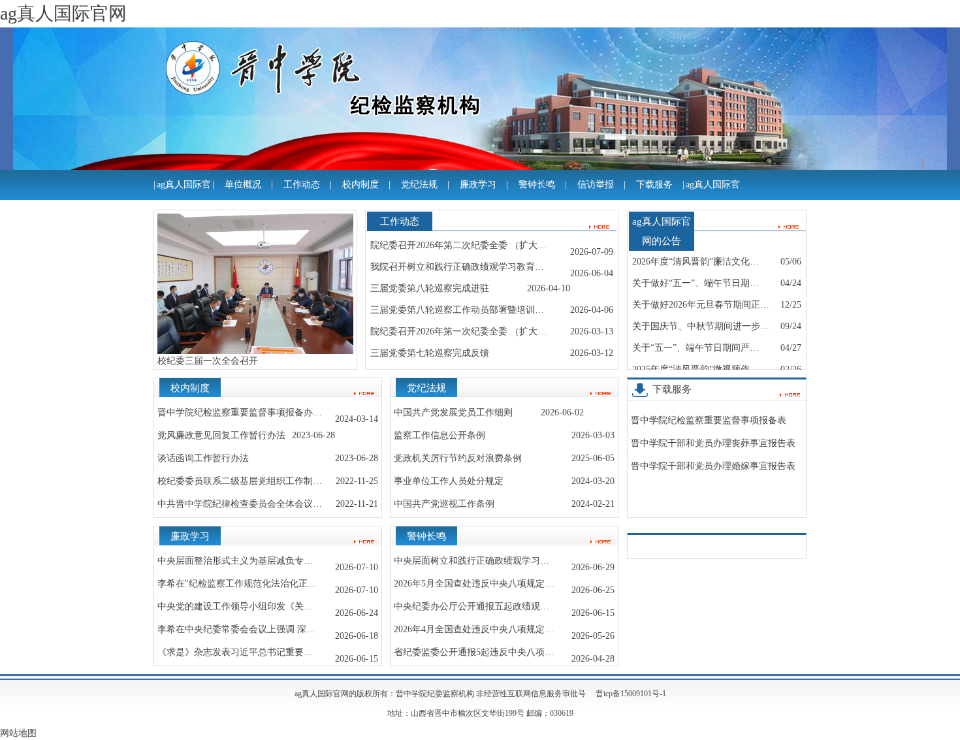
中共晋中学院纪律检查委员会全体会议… (239, 504)
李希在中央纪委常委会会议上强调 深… (236, 629)
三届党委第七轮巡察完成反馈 (429, 353)
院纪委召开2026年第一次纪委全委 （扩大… (458, 331)
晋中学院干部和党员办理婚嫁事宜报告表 (713, 466)
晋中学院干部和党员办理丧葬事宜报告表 (713, 443)
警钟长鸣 (537, 184)
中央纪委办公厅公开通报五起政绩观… (471, 606)
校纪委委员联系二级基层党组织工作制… (239, 481)
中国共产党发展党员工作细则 (453, 412)
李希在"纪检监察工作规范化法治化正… (237, 583)
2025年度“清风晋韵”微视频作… (695, 369)
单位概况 (243, 184)
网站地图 (18, 733)
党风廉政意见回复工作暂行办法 (221, 435)
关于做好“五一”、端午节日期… (695, 283)
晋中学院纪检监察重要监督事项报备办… (239, 412)
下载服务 (654, 184)
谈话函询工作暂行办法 (203, 458)
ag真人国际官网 (184, 199)
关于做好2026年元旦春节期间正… (700, 305)
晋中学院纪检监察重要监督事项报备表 (708, 420)
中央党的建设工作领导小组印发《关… (235, 606)
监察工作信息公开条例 (439, 435)
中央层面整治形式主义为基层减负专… (235, 561)
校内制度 (360, 184)
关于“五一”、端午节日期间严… (695, 348)
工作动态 (301, 184)
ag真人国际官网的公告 (713, 199)
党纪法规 (419, 184)
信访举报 (595, 184)
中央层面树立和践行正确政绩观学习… (471, 561)
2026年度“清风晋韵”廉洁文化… (695, 261)
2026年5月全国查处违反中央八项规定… (474, 583)
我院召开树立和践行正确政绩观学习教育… (457, 267)
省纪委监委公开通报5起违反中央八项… (474, 652)
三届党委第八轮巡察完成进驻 (429, 288)
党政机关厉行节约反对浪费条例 (458, 458)
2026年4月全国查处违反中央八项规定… (474, 629)
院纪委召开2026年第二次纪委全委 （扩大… (458, 245)
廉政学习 (478, 184)
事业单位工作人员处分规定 (449, 481)
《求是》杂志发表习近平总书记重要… (235, 652)
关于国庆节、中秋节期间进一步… (700, 326)
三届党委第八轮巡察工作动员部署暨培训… (457, 310)
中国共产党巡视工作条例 (444, 504)
